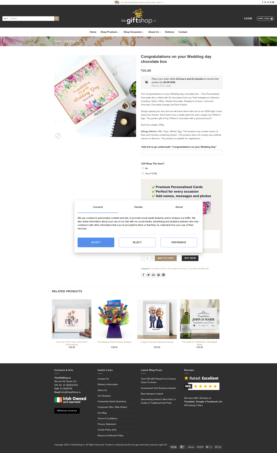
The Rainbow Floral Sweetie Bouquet (114, 342)
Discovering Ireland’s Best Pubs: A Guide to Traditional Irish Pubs (158, 401)
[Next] (219, 327)
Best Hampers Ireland (152, 393)
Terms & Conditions (107, 418)
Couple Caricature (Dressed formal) (157, 342)
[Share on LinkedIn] (163, 275)
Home (93, 32)
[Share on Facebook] (143, 275)
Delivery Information (108, 384)
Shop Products (109, 32)
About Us (153, 32)
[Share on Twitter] (148, 275)
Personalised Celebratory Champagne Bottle (199, 343)
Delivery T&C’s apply (161, 86)
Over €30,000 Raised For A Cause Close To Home (158, 380)
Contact (182, 32)
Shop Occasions (133, 32)
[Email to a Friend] (153, 275)
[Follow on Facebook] (262, 2)
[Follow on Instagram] (265, 2)
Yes (151, 173)
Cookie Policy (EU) (107, 429)
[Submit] (56, 18)
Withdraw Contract (67, 410)
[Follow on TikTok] (268, 2)
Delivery (169, 32)
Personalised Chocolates (177, 269)
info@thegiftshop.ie (71, 392)
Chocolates (192, 269)
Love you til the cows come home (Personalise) (71, 343)
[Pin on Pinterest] (158, 275)
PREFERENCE (178, 242)
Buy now (190, 258)
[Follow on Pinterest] (273, 2)
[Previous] (52, 327)
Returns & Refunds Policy (110, 435)
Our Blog (102, 413)
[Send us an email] (270, 2)
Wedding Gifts (73, 41)
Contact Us (103, 378)
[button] (248, 18)
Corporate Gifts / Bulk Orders (112, 407)
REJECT (137, 242)
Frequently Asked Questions (112, 401)
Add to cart (166, 258)
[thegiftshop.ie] (138, 16)
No (146, 168)
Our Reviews (104, 395)
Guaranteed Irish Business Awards (158, 388)
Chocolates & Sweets (158, 269)
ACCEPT (96, 242)
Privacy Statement (107, 424)
